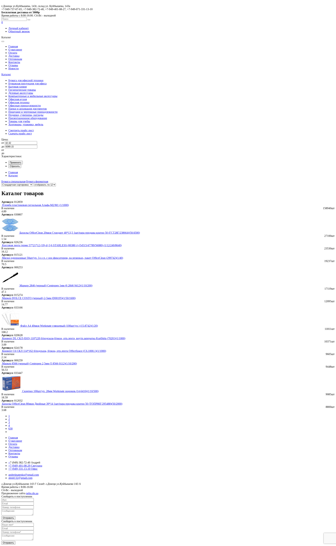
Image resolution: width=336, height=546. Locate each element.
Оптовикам (15, 59)
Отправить (8, 518)
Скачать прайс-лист (20, 133)
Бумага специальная (13, 181)
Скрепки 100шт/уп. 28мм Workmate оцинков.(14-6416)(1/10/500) (60, 391)
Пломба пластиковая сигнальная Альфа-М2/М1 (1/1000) (35, 205)
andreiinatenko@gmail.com (23, 474)
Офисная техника (18, 102)
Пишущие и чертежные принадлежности (33, 111)
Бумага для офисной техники (25, 80)
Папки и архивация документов (27, 108)
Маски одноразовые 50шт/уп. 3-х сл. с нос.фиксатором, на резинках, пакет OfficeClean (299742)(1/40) (62, 257)
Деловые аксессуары (20, 92)
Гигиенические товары (22, 89)
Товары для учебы (19, 121)
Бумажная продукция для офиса (27, 83)
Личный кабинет (18, 28)
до (2, 146)
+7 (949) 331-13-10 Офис (23, 468)
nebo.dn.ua (32, 493)
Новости (13, 68)
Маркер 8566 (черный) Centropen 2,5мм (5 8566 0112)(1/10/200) (39, 363)
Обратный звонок (19, 31)
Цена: (4, 139)
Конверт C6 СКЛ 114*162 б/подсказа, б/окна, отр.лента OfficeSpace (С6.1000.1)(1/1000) (54, 350)
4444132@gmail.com (20, 477)
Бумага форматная (37, 181)
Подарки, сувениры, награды (25, 115)
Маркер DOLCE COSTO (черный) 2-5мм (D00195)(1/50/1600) (39, 298)
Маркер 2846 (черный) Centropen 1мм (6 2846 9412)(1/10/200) (56, 285)
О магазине (15, 49)
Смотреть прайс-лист (21, 130)
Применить (15, 162)
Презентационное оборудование (27, 118)
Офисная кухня (17, 99)
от (2, 142)
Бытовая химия (17, 86)
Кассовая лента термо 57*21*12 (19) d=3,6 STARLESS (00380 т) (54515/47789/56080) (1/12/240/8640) (62, 245)
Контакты (14, 62)
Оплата (12, 52)
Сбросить (15, 166)
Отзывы (13, 65)
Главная (13, 46)
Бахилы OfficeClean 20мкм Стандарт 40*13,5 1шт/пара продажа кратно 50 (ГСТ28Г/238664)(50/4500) (80, 232)
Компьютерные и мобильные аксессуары (32, 96)
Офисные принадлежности (24, 105)
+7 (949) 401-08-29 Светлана (25, 465)
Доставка (13, 55)
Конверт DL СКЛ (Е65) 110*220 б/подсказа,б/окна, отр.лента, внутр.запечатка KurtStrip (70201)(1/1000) (63, 338)
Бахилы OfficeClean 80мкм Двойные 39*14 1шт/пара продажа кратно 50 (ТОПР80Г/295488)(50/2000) (62, 403)
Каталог (6, 74)
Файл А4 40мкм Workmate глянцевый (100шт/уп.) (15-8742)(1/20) (59, 325)
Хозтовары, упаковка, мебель (25, 124)
